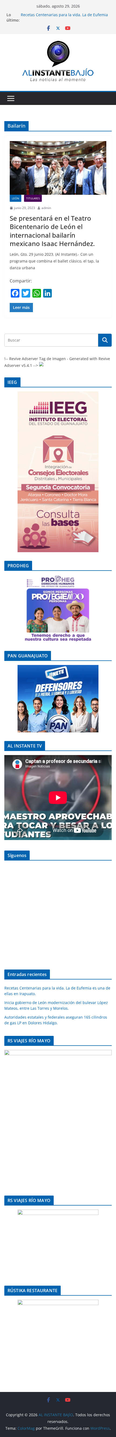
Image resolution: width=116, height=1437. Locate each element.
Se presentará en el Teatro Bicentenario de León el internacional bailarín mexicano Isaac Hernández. (52, 231)
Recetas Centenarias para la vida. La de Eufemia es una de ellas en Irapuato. (64, 17)
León (15, 198)
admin (46, 208)
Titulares (33, 198)
